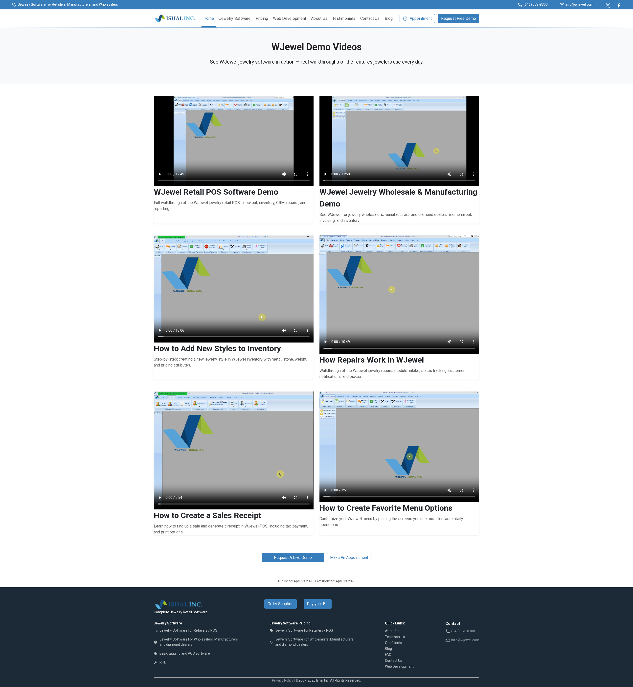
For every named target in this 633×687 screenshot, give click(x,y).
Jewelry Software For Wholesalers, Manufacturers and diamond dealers (198, 641)
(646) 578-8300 (535, 4)
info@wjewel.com (579, 4)
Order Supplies (281, 603)
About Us (319, 18)
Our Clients (393, 643)
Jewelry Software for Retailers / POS (188, 630)
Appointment (421, 18)
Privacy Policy (282, 680)
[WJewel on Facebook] (618, 4)
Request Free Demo (458, 18)
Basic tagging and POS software (184, 653)
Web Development (289, 18)
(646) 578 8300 (463, 631)
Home (208, 18)
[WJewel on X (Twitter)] (607, 4)
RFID (162, 662)
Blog (389, 18)
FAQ (388, 655)
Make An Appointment (349, 557)
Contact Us (370, 18)
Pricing (262, 18)
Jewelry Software (235, 18)
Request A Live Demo (293, 557)
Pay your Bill (317, 603)
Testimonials (343, 18)
